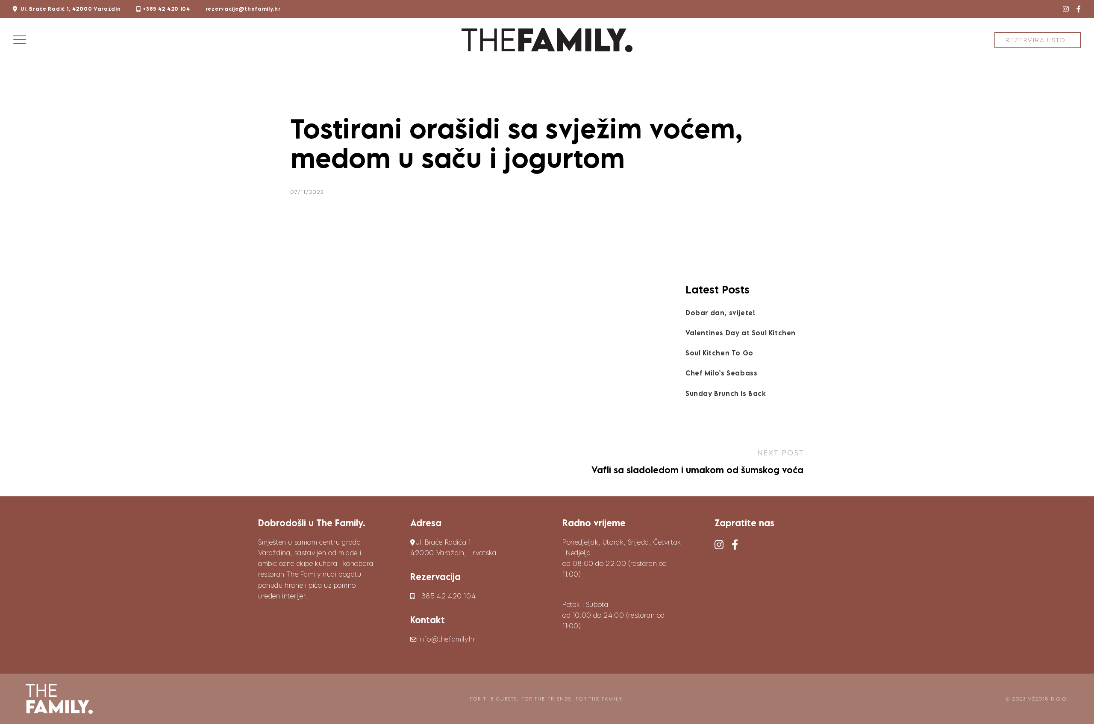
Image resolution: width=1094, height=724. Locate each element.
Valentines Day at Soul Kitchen (740, 332)
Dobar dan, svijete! (720, 312)
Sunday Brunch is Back (725, 393)
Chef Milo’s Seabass (721, 373)
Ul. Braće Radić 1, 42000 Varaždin (71, 9)
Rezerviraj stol (1038, 40)
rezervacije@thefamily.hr (243, 9)
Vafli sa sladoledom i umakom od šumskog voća (697, 469)
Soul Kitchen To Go (719, 353)
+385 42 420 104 (166, 9)
